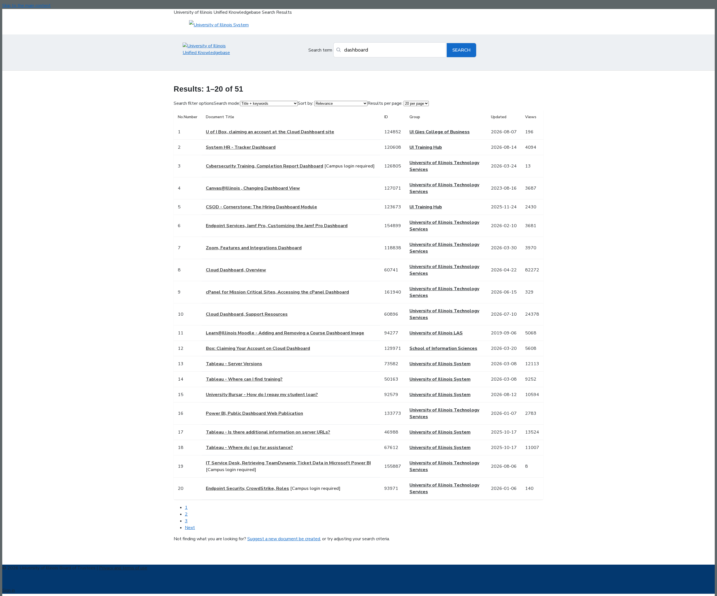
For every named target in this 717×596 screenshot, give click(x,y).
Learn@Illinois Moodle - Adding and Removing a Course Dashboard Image (285, 333)
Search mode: (227, 103)
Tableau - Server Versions (234, 364)
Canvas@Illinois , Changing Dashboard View (253, 188)
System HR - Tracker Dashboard (241, 147)
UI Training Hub (425, 147)
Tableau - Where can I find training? (244, 379)
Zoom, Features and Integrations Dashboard (254, 248)
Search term (320, 50)
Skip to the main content (26, 6)
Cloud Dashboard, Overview (236, 270)
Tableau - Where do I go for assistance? (249, 447)
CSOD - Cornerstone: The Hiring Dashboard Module (261, 207)
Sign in (8, 590)
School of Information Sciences (443, 348)
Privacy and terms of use (123, 568)
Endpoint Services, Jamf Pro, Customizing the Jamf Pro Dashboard (277, 226)
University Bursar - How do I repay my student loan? (262, 395)
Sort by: (305, 103)
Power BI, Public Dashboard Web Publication (254, 413)
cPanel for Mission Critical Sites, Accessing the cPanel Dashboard (277, 292)
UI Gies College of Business (439, 132)
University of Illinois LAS (436, 333)
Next (190, 528)
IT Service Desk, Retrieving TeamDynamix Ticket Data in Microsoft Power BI (288, 463)
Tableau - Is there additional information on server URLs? (268, 432)
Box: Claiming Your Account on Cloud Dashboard (258, 348)
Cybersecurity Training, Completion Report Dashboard (264, 166)
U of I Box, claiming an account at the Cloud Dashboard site (270, 132)
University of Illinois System (440, 364)
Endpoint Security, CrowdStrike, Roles (247, 488)
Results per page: (384, 103)
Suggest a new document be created (283, 539)
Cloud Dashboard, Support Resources (247, 314)
